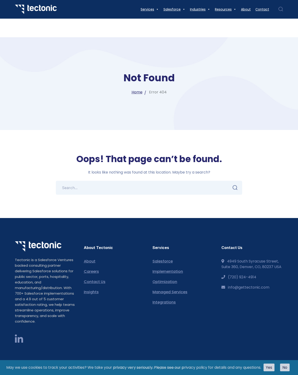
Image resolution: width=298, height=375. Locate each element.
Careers (91, 271)
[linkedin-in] (19, 339)
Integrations (164, 302)
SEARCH (235, 187)
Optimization (164, 281)
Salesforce (162, 261)
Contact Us (94, 281)
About (89, 261)
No (284, 367)
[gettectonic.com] (36, 9)
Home (137, 92)
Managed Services (169, 292)
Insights (91, 292)
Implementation (167, 271)
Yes (269, 367)
